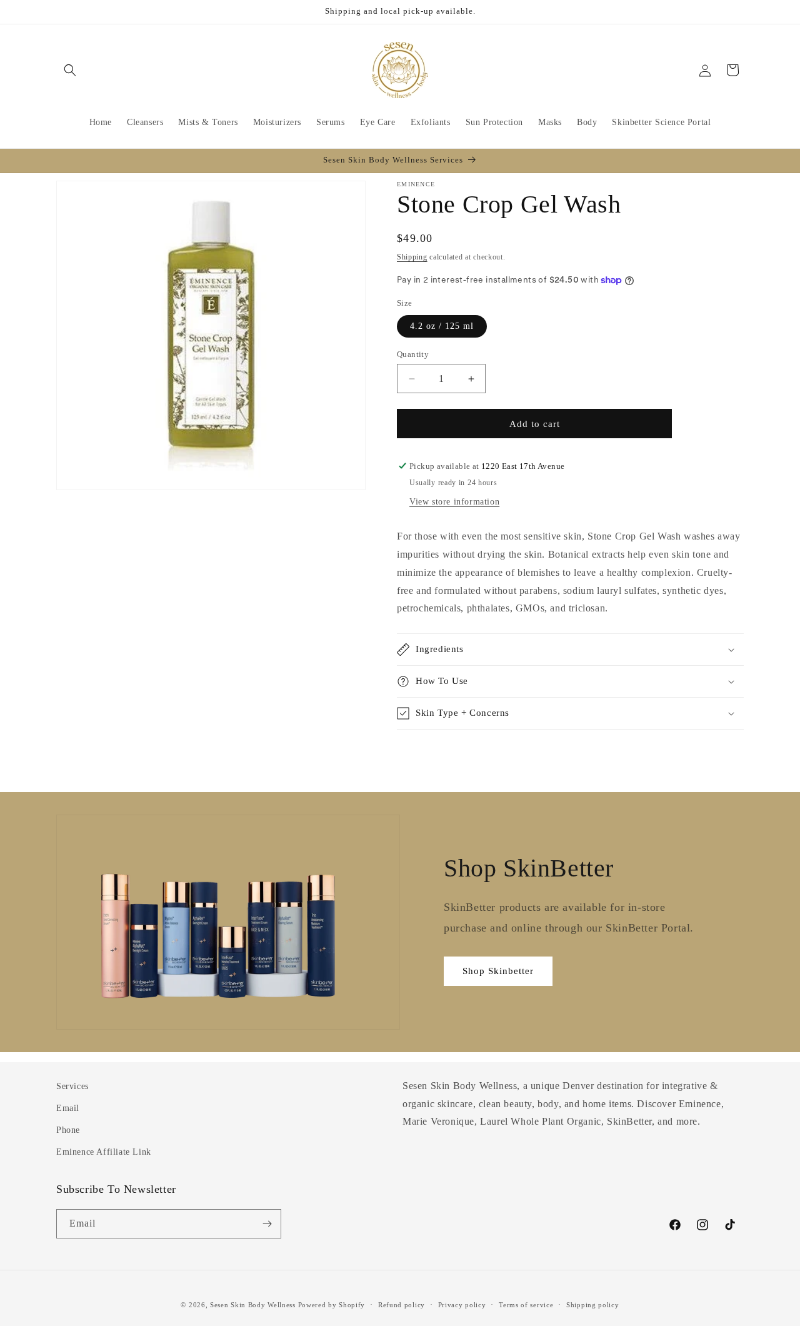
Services (72, 1086)
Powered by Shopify (332, 1304)
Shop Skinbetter (498, 971)
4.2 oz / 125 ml (442, 326)
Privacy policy (462, 1304)
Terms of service (526, 1304)
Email (67, 1108)
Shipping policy (592, 1304)
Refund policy (401, 1304)
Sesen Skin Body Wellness (253, 1304)
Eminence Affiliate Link (103, 1152)
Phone (68, 1130)
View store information (454, 501)
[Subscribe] (267, 1223)
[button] (70, 70)
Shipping (412, 257)
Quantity (413, 354)
